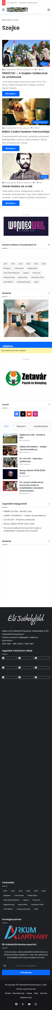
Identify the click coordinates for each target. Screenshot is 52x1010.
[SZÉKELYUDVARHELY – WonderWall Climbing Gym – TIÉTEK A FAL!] (26, 680)
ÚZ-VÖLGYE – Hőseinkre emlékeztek (19, 520)
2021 (5, 264)
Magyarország (9, 277)
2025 (36, 264)
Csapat (29, 993)
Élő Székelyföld (10, 70)
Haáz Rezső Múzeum (12, 273)
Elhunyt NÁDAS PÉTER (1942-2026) (21, 3)
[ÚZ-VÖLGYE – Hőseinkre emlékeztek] (10, 462)
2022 (13, 264)
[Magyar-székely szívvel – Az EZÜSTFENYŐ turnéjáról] (26, 661)
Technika (43, 993)
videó (36, 282)
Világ (36, 993)
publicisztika (23, 277)
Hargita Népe (32, 268)
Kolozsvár (36, 273)
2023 (21, 264)
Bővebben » (10, 94)
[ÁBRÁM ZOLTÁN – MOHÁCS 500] (10, 439)
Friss (6, 426)
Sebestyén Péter (37, 277)
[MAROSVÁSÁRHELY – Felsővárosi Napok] (42, 680)
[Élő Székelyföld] (17, 9)
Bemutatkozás (18, 993)
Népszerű (21, 426)
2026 (44, 264)
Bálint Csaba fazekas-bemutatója (25, 131)
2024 (28, 264)
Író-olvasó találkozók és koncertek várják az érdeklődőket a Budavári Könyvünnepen (31, 486)
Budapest (7, 268)
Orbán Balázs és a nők (17, 186)
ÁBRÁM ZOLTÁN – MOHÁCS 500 (18, 511)
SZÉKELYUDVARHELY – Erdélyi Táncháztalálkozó (32, 448)
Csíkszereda (19, 268)
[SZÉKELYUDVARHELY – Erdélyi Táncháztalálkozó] (10, 450)
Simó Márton (8, 282)
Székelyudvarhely (23, 282)
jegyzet (26, 273)
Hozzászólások (41, 426)
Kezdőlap (8, 20)
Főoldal (8, 993)
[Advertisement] (26, 574)
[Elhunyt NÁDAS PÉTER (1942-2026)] (10, 474)
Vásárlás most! (26, 997)
